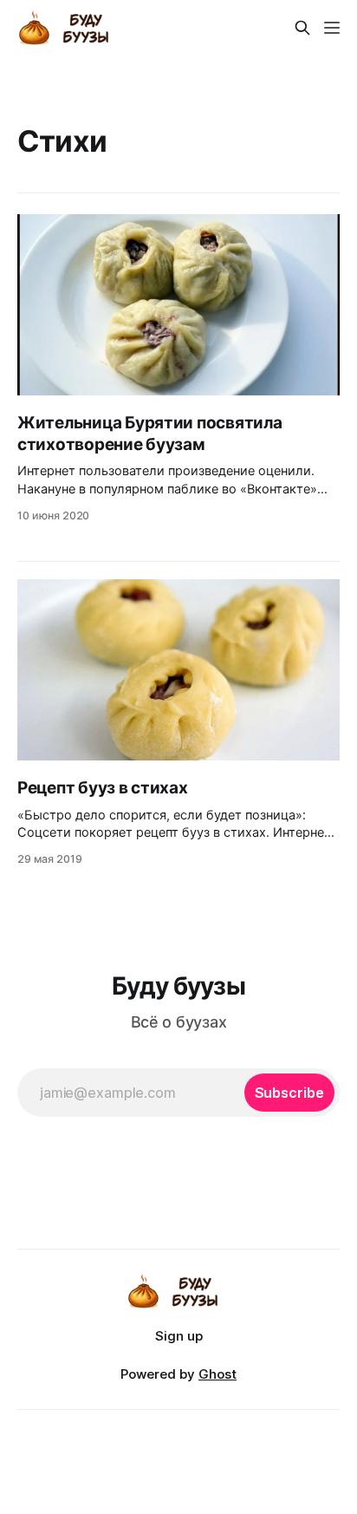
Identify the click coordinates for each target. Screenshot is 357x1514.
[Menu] (332, 28)
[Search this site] (302, 28)
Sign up (179, 1336)
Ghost (217, 1374)
